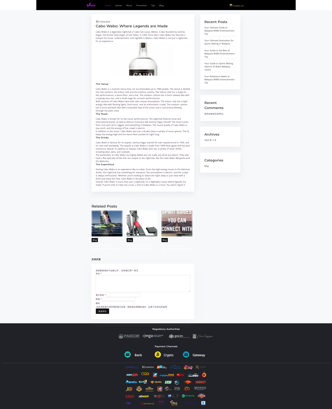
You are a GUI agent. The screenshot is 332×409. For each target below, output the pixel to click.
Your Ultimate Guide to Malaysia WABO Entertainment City (107, 248)
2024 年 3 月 (210, 140)
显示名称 (101, 294)
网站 (98, 303)
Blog (95, 240)
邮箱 (99, 299)
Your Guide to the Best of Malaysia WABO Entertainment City (176, 248)
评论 (99, 273)
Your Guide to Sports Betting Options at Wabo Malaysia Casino (218, 66)
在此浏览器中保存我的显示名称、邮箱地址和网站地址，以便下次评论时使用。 (132, 306)
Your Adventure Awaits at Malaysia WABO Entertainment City (219, 79)
